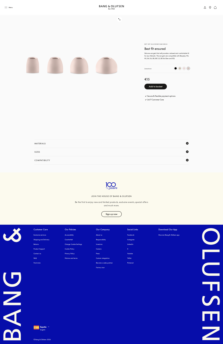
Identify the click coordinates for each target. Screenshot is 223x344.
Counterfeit (69, 240)
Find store (37, 263)
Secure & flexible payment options (161, 96)
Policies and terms (71, 258)
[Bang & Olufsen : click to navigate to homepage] (111, 7)
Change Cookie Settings (73, 244)
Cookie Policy (69, 249)
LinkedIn (130, 244)
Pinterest (130, 263)
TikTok (129, 258)
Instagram (130, 240)
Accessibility (69, 235)
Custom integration (103, 258)
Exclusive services (40, 235)
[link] (205, 7)
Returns (36, 244)
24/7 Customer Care (155, 100)
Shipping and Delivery (41, 240)
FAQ (35, 258)
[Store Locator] (210, 7)
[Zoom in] (72, 65)
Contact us (37, 254)
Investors (99, 244)
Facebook (130, 235)
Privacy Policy (70, 254)
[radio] (175, 68)
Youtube (130, 254)
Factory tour (100, 267)
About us (99, 235)
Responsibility (101, 240)
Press (98, 254)
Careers (99, 249)
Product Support (39, 249)
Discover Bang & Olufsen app (168, 235)
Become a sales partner (104, 263)
